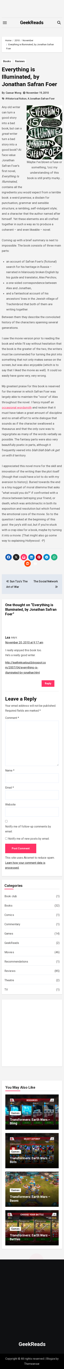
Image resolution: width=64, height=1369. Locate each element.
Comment (12, 718)
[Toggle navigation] (5, 23)
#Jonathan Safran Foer (41, 98)
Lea (7, 637)
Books (7, 61)
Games (8, 933)
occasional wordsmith (17, 407)
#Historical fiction (15, 98)
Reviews (20, 61)
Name (9, 770)
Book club (10, 896)
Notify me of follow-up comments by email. (28, 829)
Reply (48, 683)
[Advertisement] (32, 1034)
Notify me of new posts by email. (28, 838)
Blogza (50, 1358)
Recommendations (16, 961)
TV (6, 989)
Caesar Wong (13, 92)
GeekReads (32, 22)
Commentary (12, 924)
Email (9, 787)
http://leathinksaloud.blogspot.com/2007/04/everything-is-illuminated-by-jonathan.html (25, 667)
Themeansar (31, 1363)
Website (10, 804)
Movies (9, 952)
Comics (9, 915)
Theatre (9, 980)
